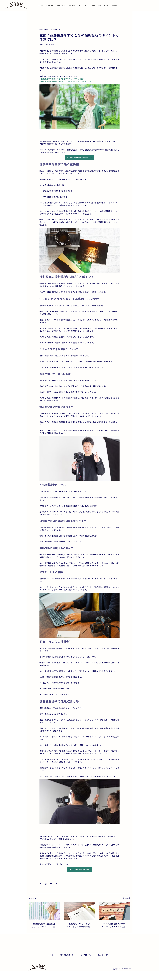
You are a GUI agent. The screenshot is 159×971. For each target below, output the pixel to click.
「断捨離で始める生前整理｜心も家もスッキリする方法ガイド (44, 925)
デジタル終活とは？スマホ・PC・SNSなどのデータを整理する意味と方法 (114, 925)
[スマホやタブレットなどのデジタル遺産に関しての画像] (114, 911)
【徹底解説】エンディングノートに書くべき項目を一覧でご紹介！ (79, 925)
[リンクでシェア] (56, 884)
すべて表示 (126, 898)
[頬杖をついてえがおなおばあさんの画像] (44, 911)
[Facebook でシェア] (40, 884)
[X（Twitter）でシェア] (46, 884)
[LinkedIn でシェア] (51, 884)
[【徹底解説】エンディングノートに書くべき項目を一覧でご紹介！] (79, 911)
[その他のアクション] (118, 29)
